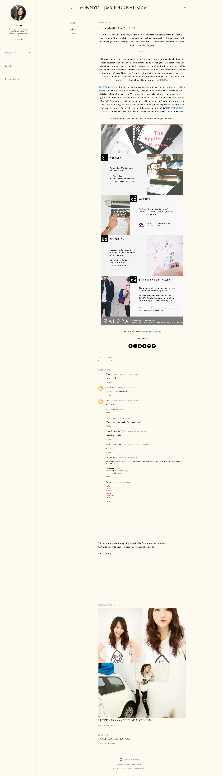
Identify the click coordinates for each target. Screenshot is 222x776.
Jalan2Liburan (112, 374)
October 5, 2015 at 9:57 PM (129, 400)
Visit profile (18, 39)
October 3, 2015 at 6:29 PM (129, 374)
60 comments (109, 743)
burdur (109, 490)
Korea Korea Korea (114, 739)
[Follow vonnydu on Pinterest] (154, 347)
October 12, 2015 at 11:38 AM (138, 444)
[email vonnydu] (130, 347)
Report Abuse (12, 79)
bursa (108, 493)
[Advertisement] (142, 579)
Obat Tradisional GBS (115, 431)
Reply (108, 382)
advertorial (74, 33)
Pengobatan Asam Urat (116, 444)
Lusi (108, 418)
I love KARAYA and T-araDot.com (125, 720)
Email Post (108, 357)
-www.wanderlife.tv (114, 473)
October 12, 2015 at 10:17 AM (136, 431)
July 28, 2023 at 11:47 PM (121, 482)
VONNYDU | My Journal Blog (114, 8)
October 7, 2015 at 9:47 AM (120, 418)
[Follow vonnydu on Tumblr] (149, 347)
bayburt (109, 488)
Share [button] (72, 23)
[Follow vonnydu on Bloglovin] (135, 347)
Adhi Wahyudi (112, 400)
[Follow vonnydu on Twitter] (144, 347)
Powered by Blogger (131, 759)
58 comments (109, 725)
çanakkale (110, 495)
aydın (108, 486)
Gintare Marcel (136, 764)
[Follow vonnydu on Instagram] (140, 347)
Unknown (110, 387)
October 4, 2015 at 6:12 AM (125, 387)
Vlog (125, 470)
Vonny (18, 25)
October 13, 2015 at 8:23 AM (128, 458)
